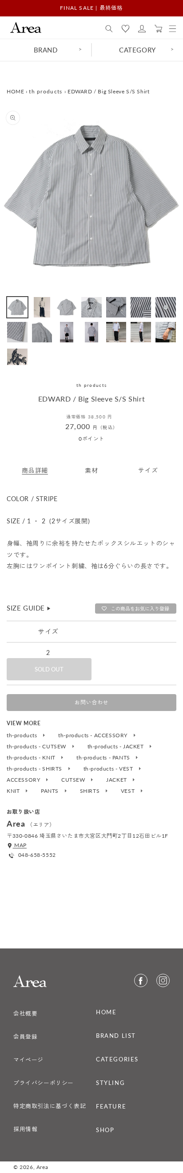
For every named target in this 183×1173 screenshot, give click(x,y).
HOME (15, 91)
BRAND (46, 50)
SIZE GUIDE (29, 608)
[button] (109, 29)
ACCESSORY (24, 780)
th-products (23, 735)
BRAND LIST (116, 1035)
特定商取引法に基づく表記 (49, 1105)
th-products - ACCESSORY (93, 735)
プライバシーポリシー (43, 1082)
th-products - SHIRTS (35, 768)
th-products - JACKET (117, 746)
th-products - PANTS (103, 757)
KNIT (14, 791)
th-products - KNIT (32, 757)
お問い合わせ (91, 702)
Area (42, 1167)
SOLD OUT (49, 669)
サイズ (148, 470)
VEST (128, 791)
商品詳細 (35, 470)
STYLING (110, 1082)
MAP (20, 845)
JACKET (117, 780)
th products (45, 91)
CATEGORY (137, 50)
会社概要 (25, 1013)
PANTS (50, 791)
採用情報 (25, 1129)
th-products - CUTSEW (37, 746)
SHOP (105, 1129)
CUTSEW (74, 780)
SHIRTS (90, 791)
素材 (91, 470)
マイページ (28, 1059)
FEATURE (111, 1106)
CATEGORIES (117, 1059)
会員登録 (25, 1036)
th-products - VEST (109, 768)
